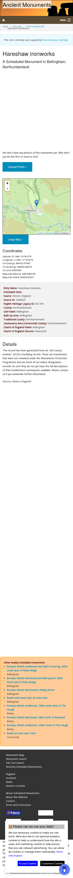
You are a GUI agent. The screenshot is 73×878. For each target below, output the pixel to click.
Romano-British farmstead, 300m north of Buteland (36, 717)
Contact (10, 801)
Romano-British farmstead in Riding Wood (30, 690)
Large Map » (15, 239)
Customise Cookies (52, 863)
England (17, 26)
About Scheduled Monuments (22, 793)
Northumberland (35, 26)
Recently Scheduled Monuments (24, 766)
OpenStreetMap (52, 233)
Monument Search (16, 759)
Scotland (11, 778)
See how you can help (56, 40)
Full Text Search (15, 762)
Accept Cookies (27, 863)
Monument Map (15, 755)
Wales (9, 781)
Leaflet (40, 233)
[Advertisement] (36, 110)
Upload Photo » (17, 167)
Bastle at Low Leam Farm (21, 733)
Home (5, 26)
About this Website (17, 797)
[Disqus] (36, 513)
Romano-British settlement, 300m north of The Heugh (37, 725)
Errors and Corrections (18, 804)
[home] (27, 20)
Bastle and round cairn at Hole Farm (27, 697)
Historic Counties (15, 785)
